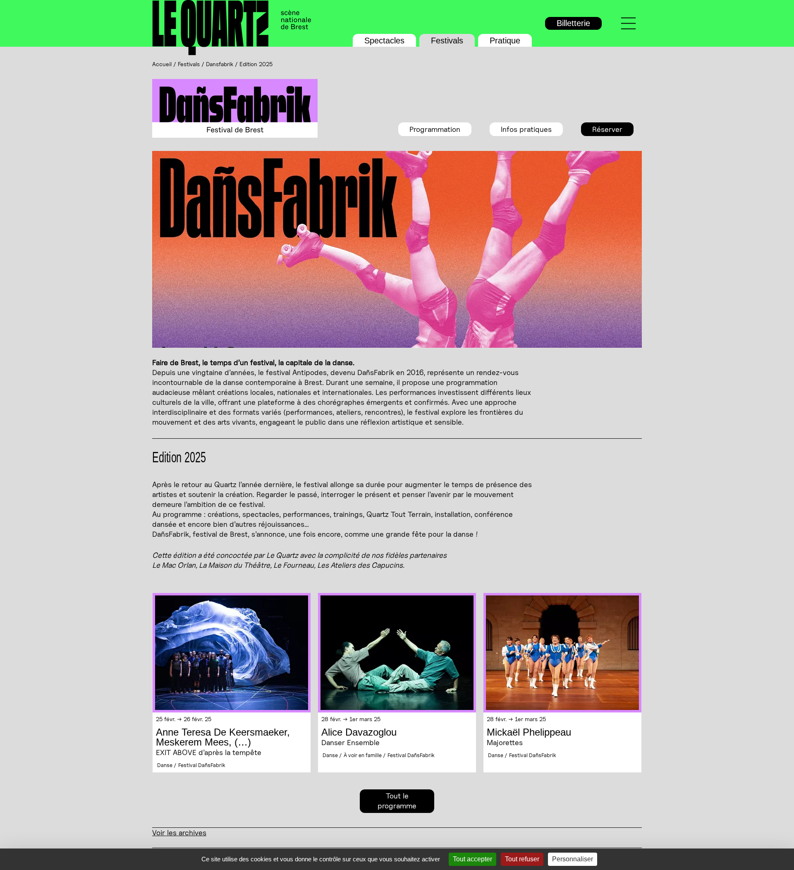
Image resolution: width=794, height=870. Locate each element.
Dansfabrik (219, 63)
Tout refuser (522, 859)
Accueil (162, 63)
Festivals (447, 40)
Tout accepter (472, 859)
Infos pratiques (526, 129)
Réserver (607, 129)
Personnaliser (572, 859)
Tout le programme (397, 800)
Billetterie (573, 23)
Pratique (505, 40)
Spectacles (384, 40)
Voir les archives (179, 832)
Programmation (434, 129)
